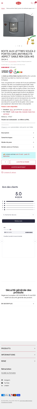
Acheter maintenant (18, 167)
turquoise (24, 112)
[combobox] (33, 215)
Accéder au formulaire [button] (8, 373)
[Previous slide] (2, 241)
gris (30, 109)
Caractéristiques (6, 137)
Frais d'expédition (12, 61)
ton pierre (25, 109)
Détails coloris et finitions (9, 147)
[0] (34, 3)
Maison (3, 8)
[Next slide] (35, 241)
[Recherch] (31, 3)
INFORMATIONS (8, 355)
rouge (16, 112)
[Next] (21, 46)
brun (33, 112)
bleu (20, 112)
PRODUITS (6, 348)
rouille (12, 112)
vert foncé (6, 114)
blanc (11, 109)
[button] (8, 68)
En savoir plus (6, 303)
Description (5, 133)
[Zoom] (32, 14)
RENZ (3, 361)
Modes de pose (6, 142)
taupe (30, 112)
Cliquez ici (4, 127)
